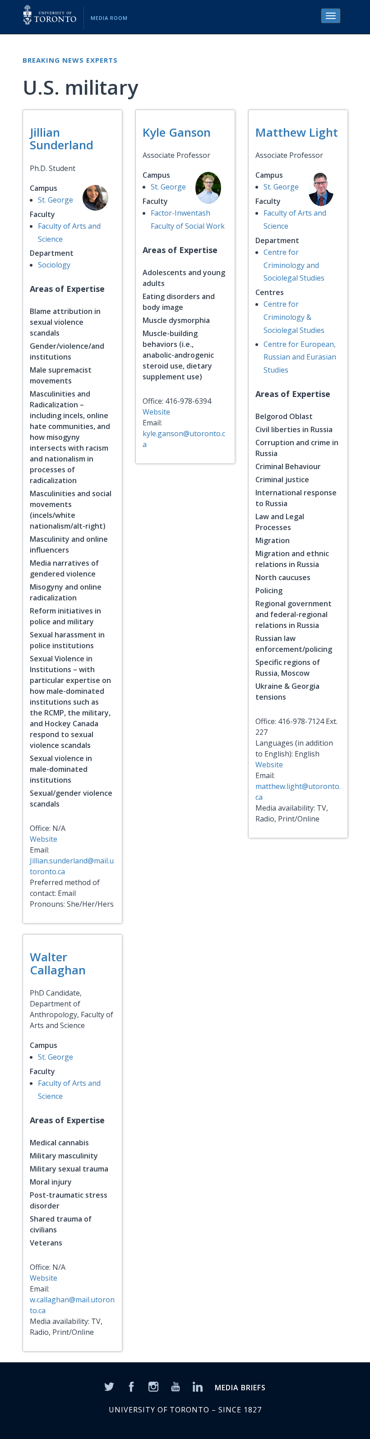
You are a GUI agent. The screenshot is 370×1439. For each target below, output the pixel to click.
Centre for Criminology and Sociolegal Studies (294, 265)
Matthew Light (296, 132)
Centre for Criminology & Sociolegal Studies (294, 317)
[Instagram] (153, 1386)
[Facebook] (131, 1386)
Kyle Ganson (177, 132)
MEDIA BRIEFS (240, 1388)
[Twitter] (109, 1386)
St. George (55, 200)
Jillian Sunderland (61, 138)
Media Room (109, 17)
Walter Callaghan (58, 963)
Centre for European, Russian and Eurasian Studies (300, 357)
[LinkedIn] (197, 1386)
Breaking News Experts (70, 60)
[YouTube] (175, 1386)
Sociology (54, 265)
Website (43, 839)
